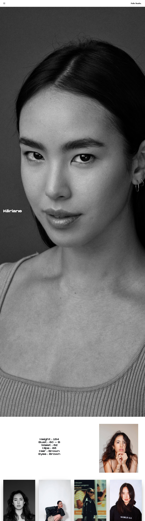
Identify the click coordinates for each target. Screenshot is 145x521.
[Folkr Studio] (136, 3)
